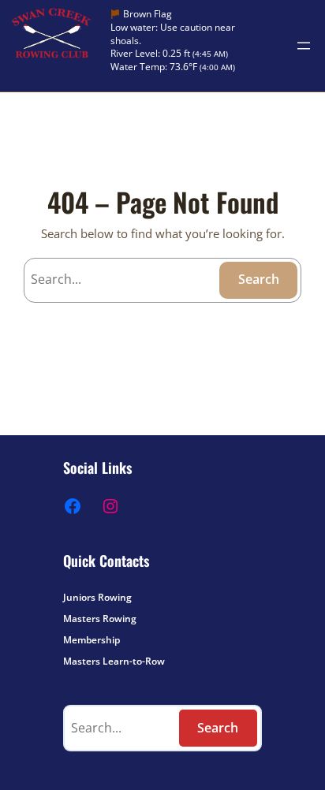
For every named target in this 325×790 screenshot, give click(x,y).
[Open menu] (303, 45)
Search (258, 279)
